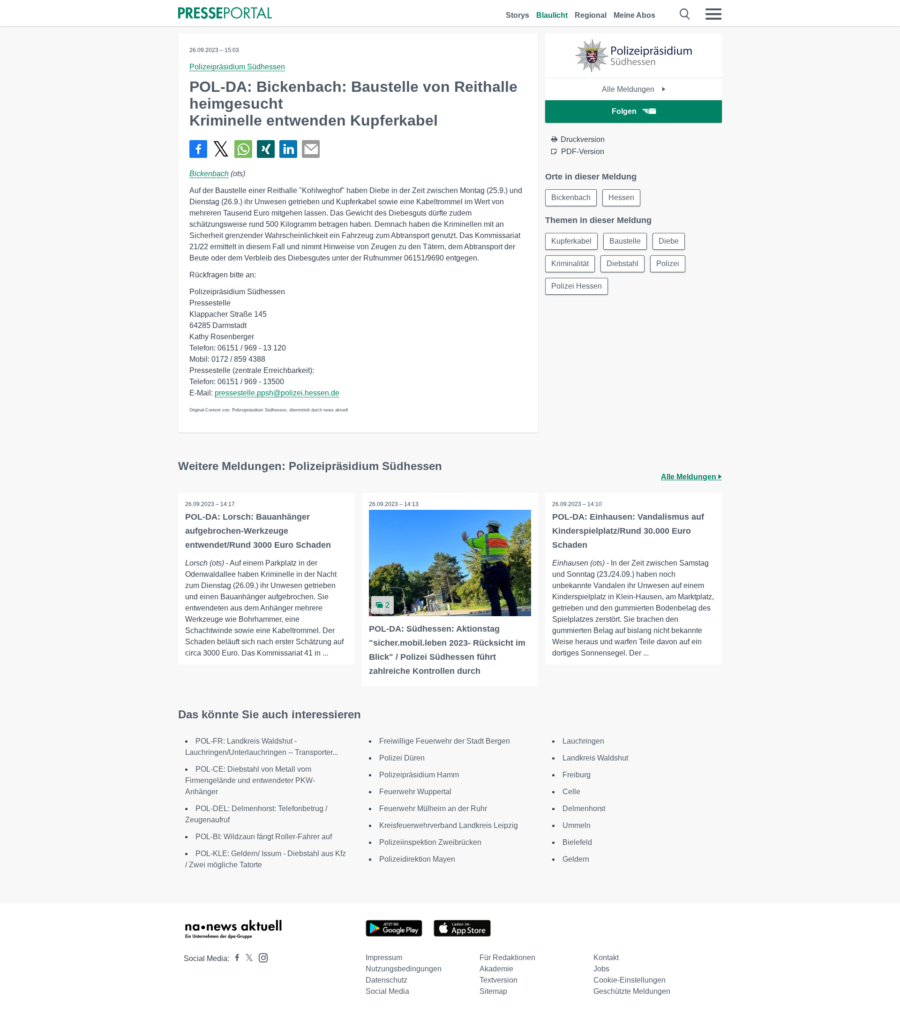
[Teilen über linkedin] (288, 149)
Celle (571, 792)
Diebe (669, 241)
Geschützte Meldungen (631, 991)
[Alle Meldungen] (633, 70)
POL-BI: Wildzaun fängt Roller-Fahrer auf (263, 837)
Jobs (601, 969)
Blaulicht (552, 15)
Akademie (496, 969)
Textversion (499, 980)
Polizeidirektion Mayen (417, 859)
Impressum (384, 958)
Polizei (667, 264)
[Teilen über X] (221, 149)
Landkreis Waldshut (595, 758)
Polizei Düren (402, 758)
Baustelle (625, 241)
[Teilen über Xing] (266, 149)
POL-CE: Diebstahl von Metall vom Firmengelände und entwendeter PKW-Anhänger (250, 780)
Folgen (624, 111)
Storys (517, 15)
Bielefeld (577, 842)
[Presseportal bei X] (246, 958)
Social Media (387, 991)
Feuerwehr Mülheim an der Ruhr (433, 809)
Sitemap (493, 991)
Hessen (621, 197)
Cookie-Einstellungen (629, 980)
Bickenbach (209, 174)
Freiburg (576, 775)
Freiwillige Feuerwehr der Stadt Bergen (444, 741)
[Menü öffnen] (713, 14)
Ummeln (576, 825)
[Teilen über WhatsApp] (243, 149)
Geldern (575, 859)
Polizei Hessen (576, 286)
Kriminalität (570, 264)
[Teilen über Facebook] (198, 149)
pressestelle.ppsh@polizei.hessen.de (277, 393)
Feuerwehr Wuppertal (415, 792)
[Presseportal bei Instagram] (260, 957)
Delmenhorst (583, 809)
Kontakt (606, 958)
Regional (591, 15)
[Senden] (311, 149)
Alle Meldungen (629, 89)
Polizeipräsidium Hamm (419, 775)
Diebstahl (622, 264)
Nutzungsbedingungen (404, 969)
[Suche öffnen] (685, 14)
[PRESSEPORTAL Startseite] (225, 14)
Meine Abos (634, 15)
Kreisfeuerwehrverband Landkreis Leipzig (448, 825)
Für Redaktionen (507, 958)
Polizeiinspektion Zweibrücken (430, 842)
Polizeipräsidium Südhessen (237, 67)
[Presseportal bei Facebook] (234, 958)
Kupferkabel (571, 241)
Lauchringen (583, 741)
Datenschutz (386, 980)
